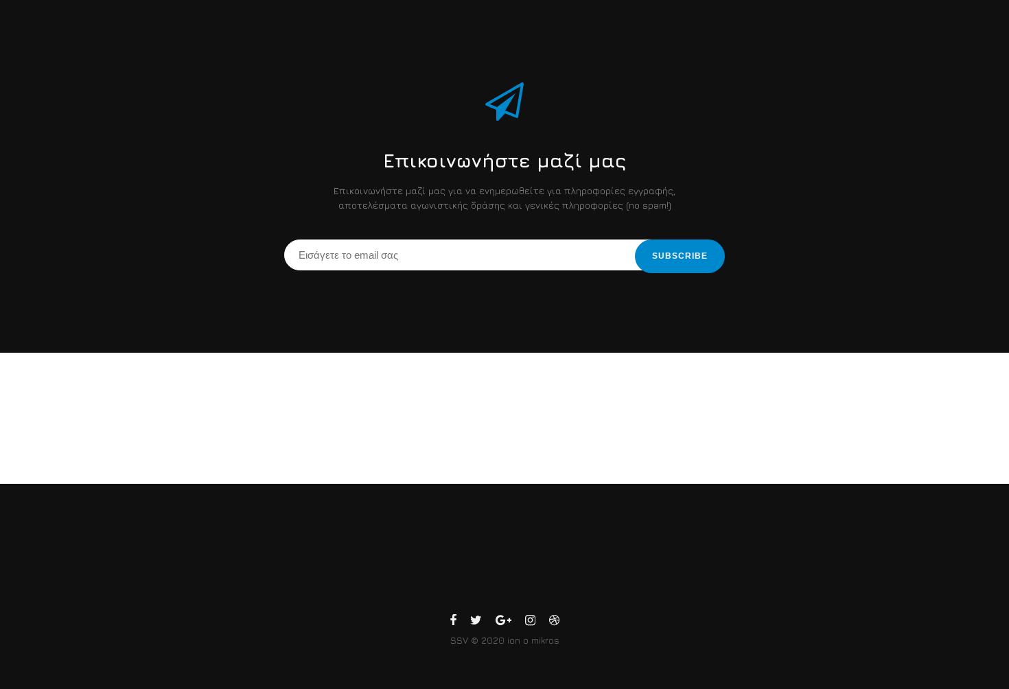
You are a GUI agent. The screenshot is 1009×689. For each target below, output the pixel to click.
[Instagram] (530, 622)
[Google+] (503, 622)
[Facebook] (453, 622)
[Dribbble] (554, 622)
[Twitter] (476, 622)
